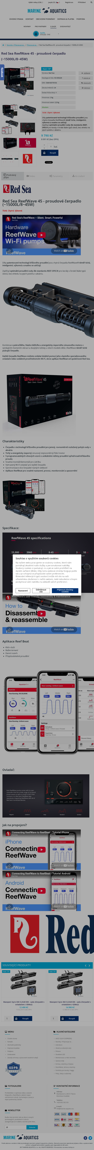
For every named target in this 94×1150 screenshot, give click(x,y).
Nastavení (23, 590)
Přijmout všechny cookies (65, 590)
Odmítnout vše (41, 590)
